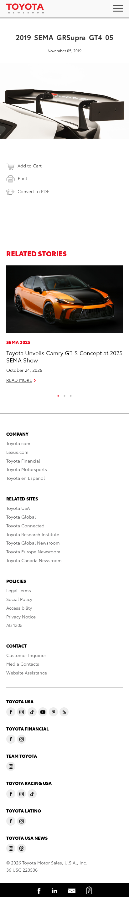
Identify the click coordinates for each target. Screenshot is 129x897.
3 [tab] (70, 394)
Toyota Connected (25, 525)
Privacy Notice (21, 616)
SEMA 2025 (18, 342)
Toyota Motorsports (26, 469)
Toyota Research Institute (32, 534)
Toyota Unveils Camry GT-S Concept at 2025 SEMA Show (64, 356)
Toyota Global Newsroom (33, 543)
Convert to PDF (33, 191)
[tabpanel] (64, 326)
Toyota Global (21, 517)
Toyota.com (18, 443)
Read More (19, 380)
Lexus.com (17, 452)
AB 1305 (14, 625)
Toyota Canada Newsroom (34, 560)
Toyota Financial (23, 461)
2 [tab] (64, 394)
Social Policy (19, 599)
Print (22, 178)
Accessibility (19, 608)
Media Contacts (22, 664)
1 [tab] (58, 394)
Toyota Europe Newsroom (33, 551)
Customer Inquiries (26, 655)
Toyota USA (18, 508)
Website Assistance (26, 672)
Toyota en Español (25, 478)
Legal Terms (18, 590)
